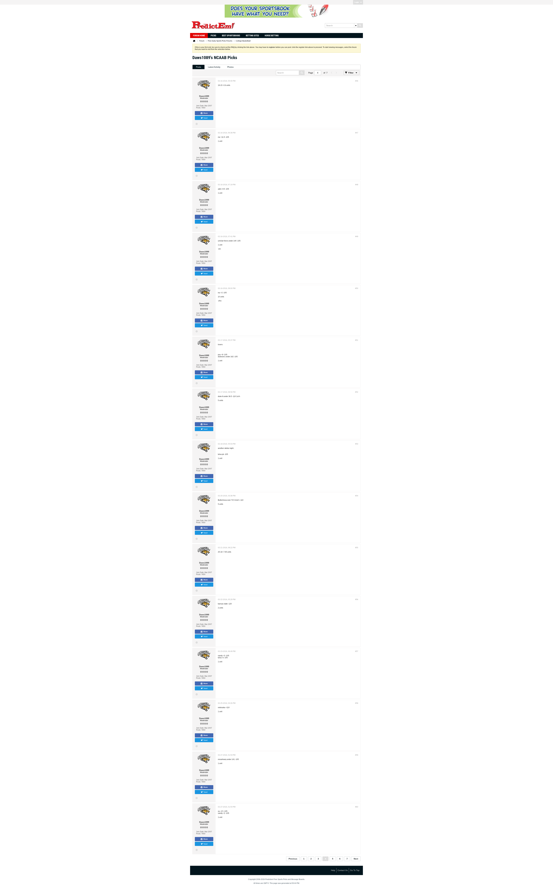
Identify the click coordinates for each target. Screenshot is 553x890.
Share (205, 113)
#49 (356, 236)
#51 (356, 340)
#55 (356, 548)
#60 (356, 807)
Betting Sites (252, 35)
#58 (356, 703)
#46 (356, 81)
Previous (293, 859)
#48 (356, 185)
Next (356, 859)
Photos (230, 67)
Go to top (354, 870)
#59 (356, 755)
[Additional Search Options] (355, 25)
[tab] (198, 67)
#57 (356, 651)
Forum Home (199, 35)
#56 (356, 599)
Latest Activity (214, 67)
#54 (356, 496)
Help (333, 870)
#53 (356, 444)
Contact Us (343, 870)
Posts (198, 67)
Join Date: (200, 106)
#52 (356, 392)
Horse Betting (272, 35)
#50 (356, 288)
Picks (213, 35)
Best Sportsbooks (231, 35)
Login (356, 2)
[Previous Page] (331, 72)
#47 (356, 133)
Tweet (205, 118)
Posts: (198, 108)
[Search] (360, 25)
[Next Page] (336, 72)
